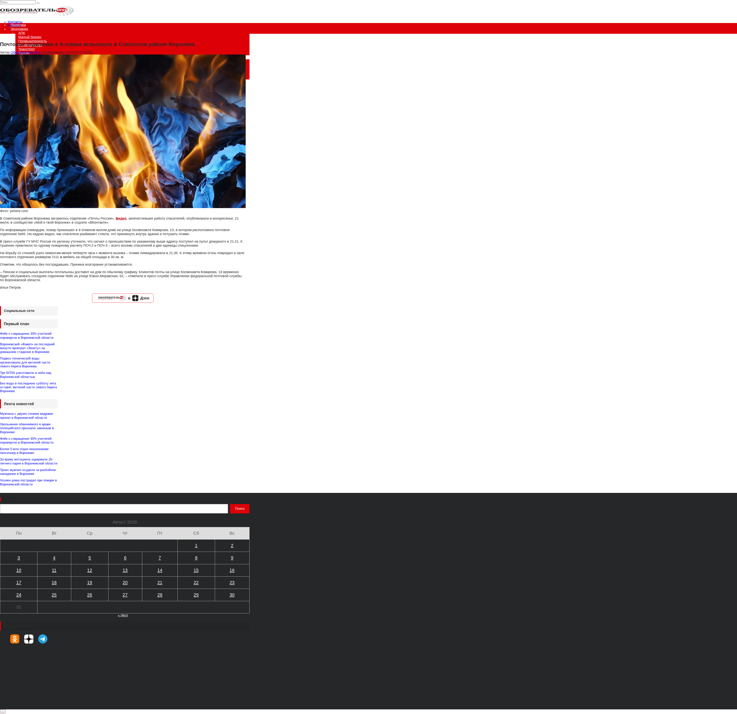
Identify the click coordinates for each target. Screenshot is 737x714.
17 (18, 582)
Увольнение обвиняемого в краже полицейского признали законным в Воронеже (27, 428)
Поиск (9, 499)
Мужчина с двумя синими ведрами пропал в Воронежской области (26, 415)
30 (232, 594)
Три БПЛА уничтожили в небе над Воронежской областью (25, 374)
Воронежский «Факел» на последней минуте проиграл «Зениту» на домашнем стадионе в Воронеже (27, 348)
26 (89, 594)
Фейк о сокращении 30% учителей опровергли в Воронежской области (27, 335)
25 (54, 594)
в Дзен (138, 298)
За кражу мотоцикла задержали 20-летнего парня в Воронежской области (28, 461)
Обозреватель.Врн (25, 52)
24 (18, 594)
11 (54, 570)
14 (159, 570)
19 (89, 582)
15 (196, 570)
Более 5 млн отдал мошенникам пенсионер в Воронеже (24, 451)
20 (125, 582)
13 (125, 570)
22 (196, 582)
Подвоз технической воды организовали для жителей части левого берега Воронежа (25, 362)
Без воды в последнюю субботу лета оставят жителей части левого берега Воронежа (28, 387)
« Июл (123, 615)
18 (54, 582)
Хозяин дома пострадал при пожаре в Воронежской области (28, 482)
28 (159, 594)
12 (89, 570)
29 (196, 594)
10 (18, 570)
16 (232, 570)
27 (125, 594)
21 (159, 582)
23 (232, 582)
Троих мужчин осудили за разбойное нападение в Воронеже (28, 472)
